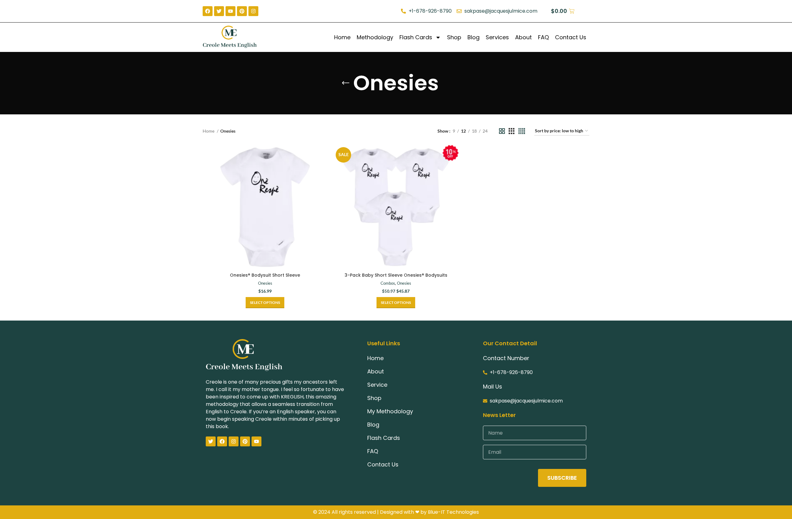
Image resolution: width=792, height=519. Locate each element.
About (523, 37)
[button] (396, 302)
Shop (454, 37)
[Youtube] (256, 441)
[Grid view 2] (502, 131)
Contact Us (570, 37)
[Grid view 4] (522, 131)
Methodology (375, 37)
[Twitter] (211, 441)
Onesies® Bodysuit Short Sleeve (265, 275)
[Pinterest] (245, 441)
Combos (388, 283)
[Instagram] (234, 441)
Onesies (265, 283)
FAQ (543, 37)
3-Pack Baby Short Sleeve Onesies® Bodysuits (396, 275)
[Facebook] (222, 441)
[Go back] (345, 83)
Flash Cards (415, 37)
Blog (473, 37)
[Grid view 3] (511, 131)
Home (342, 37)
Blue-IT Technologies (453, 512)
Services (497, 37)
